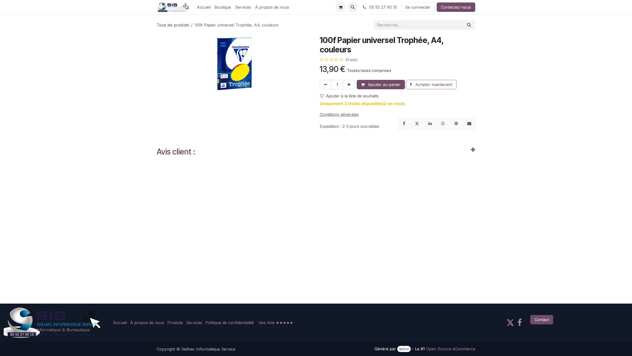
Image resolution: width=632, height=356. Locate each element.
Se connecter (418, 7)
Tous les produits (173, 24)
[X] (417, 123)
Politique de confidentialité (229, 322)
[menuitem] (204, 7)
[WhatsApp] (443, 123)
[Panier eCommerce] (340, 7)
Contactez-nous (456, 7)
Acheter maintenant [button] (433, 84)
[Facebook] (404, 123)
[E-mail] (469, 123)
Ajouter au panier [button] (384, 84)
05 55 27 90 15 (382, 7)
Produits (175, 322)
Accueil (120, 322)
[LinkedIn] (430, 123)
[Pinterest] (456, 123)
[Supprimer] (325, 84)
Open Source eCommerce (450, 348)
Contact (541, 319)
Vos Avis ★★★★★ (276, 322)
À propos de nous (147, 322)
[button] (353, 7)
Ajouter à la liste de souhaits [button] (352, 95)
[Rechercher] (469, 25)
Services (194, 322)
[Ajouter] (349, 84)
